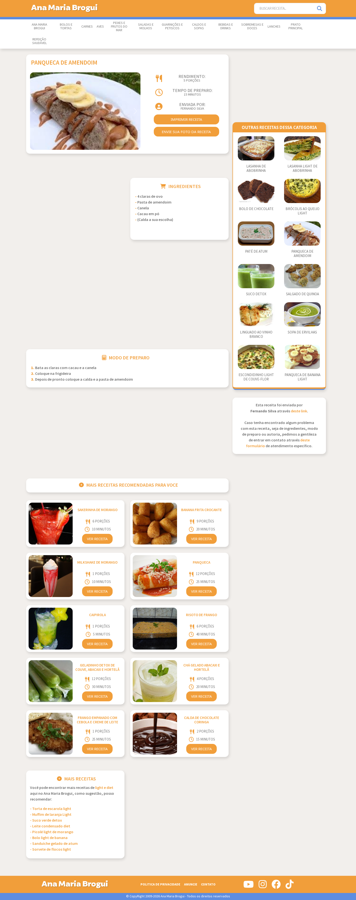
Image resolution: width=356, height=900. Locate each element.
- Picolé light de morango (51, 832)
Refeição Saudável (39, 41)
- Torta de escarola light (50, 808)
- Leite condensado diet (50, 826)
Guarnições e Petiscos (172, 26)
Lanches (274, 26)
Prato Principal (295, 26)
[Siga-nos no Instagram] (263, 886)
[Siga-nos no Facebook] (276, 886)
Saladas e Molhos (146, 26)
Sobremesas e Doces (252, 26)
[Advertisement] (75, 212)
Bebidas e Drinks (225, 26)
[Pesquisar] (320, 8)
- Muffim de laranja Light (50, 814)
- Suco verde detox (46, 820)
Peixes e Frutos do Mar (119, 26)
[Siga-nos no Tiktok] (290, 886)
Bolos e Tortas (66, 26)
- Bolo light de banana (49, 837)
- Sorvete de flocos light (50, 849)
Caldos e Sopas (199, 26)
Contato (208, 884)
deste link (299, 411)
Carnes (87, 26)
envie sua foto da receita (186, 131)
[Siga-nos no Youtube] (248, 886)
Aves (100, 26)
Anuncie (190, 884)
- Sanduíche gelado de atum (54, 843)
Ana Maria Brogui (39, 26)
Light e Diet (104, 787)
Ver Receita (97, 538)
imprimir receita (186, 119)
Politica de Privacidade (160, 884)
